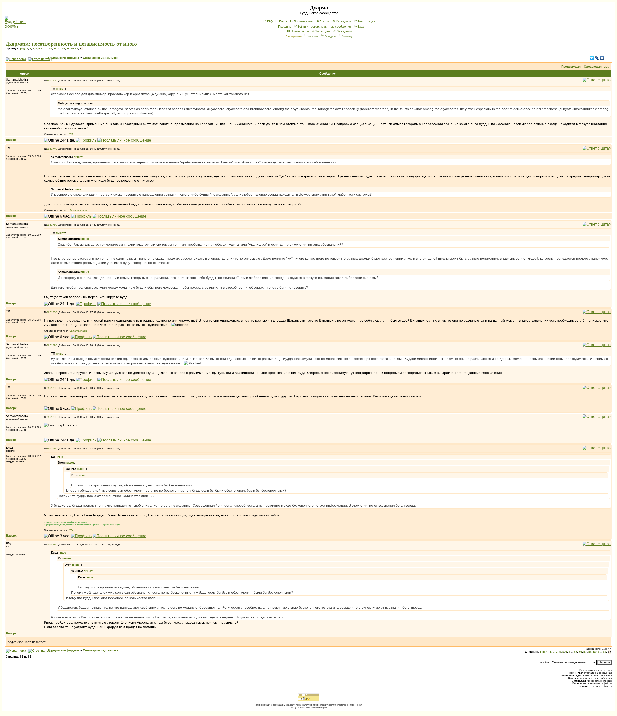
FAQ (270, 21)
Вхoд (360, 26)
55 (50, 48)
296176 (51, 312)
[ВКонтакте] (601, 58)
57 (59, 48)
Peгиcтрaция (366, 21)
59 (68, 48)
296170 (51, 80)
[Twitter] (591, 58)
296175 (51, 224)
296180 (51, 417)
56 (55, 48)
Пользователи (304, 21)
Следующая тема (596, 66)
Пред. (22, 48)
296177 (51, 345)
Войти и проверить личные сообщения (324, 26)
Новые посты (300, 31)
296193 (51, 448)
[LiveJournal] (596, 58)
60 (72, 48)
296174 (51, 148)
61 (76, 48)
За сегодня (322, 31)
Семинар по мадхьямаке (100, 58)
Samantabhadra (78, 210)
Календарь (343, 21)
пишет (60, 88)
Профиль (284, 26)
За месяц (347, 36)
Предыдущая (571, 66)
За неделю (344, 31)
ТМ (71, 134)
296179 (51, 388)
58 (63, 48)
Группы (324, 21)
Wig (71, 530)
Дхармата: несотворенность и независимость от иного (71, 44)
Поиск (283, 21)
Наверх (11, 140)
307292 (51, 544)
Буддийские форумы (63, 58)
